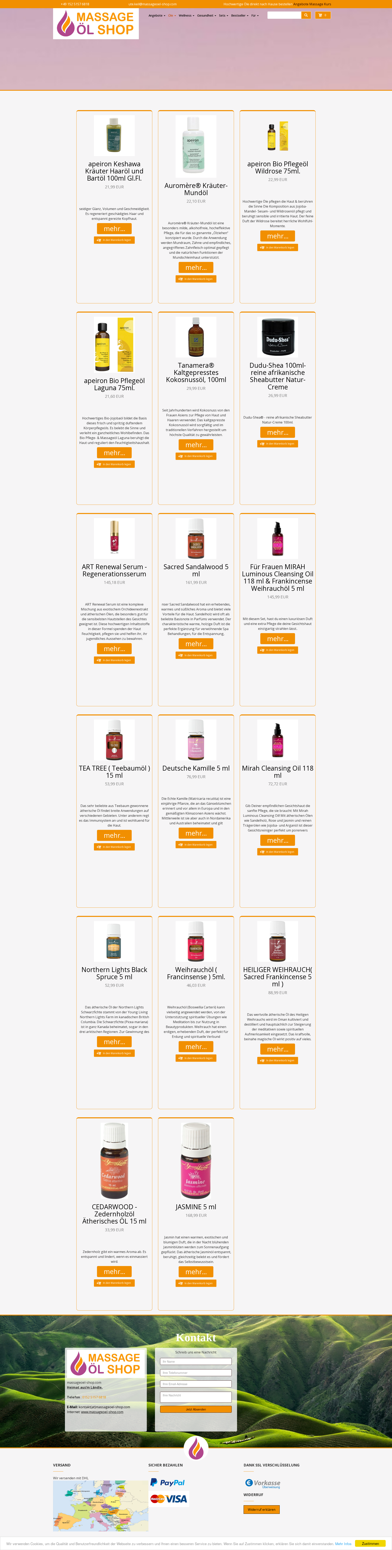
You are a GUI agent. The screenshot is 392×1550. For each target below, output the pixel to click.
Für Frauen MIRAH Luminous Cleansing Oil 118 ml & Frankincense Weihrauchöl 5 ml (277, 577)
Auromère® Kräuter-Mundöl (196, 189)
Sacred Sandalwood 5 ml (196, 570)
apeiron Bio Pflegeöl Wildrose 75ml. (277, 167)
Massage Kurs (320, 4)
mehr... (114, 228)
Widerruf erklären (261, 1509)
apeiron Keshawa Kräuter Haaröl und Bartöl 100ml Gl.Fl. (114, 170)
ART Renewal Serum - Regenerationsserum (114, 570)
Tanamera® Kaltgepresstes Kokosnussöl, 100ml (196, 372)
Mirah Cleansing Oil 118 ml (277, 772)
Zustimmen (370, 1543)
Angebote (300, 4)
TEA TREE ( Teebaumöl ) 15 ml (114, 772)
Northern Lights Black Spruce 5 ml (114, 973)
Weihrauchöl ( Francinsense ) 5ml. (196, 973)
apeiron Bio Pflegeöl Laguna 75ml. (114, 384)
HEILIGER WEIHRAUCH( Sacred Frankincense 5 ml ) (277, 976)
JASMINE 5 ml (196, 1206)
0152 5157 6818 (94, 1397)
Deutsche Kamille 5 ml (196, 768)
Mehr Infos (343, 1543)
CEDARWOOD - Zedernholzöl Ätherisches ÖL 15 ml (114, 1213)
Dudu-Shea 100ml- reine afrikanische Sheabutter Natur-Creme (277, 376)
